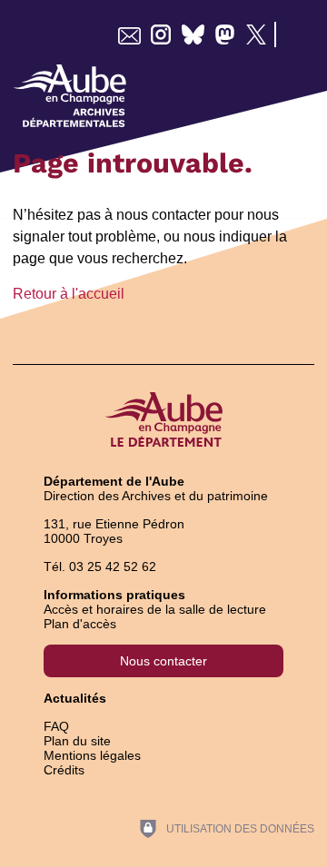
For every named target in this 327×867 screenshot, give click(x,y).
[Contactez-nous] (129, 34)
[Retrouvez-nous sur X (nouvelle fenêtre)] (256, 34)
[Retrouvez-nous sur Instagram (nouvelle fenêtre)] (161, 34)
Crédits (64, 770)
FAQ (56, 726)
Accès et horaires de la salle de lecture (155, 609)
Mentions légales (92, 755)
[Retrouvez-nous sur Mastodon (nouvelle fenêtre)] (224, 34)
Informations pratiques (114, 594)
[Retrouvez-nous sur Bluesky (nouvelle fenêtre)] (193, 34)
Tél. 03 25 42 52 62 (100, 566)
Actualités (75, 698)
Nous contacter (163, 661)
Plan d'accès (80, 623)
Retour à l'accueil (68, 293)
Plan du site (77, 741)
